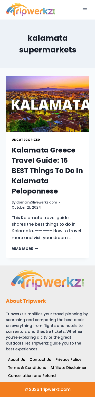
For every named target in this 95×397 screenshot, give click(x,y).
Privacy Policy (68, 359)
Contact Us (40, 359)
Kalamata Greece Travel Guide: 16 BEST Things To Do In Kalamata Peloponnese (47, 170)
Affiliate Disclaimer (68, 367)
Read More (25, 248)
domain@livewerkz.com (36, 202)
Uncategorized (26, 140)
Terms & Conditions (27, 367)
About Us (16, 359)
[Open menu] (84, 9)
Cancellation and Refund (32, 375)
